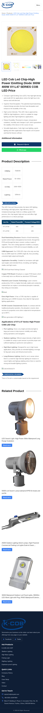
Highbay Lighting (7, 661)
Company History (7, 673)
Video (3, 682)
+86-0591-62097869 (10, 697)
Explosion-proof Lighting (9, 664)
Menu (38, 5)
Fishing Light (6, 658)
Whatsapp (22, 150)
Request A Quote (23, 144)
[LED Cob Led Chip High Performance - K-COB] (8, 5)
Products (9, 13)
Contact (4, 686)
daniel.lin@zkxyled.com (11, 694)
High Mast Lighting (8, 654)
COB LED (19, 251)
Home (4, 13)
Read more (7, 445)
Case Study (5, 679)
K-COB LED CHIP (7, 648)
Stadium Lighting (7, 651)
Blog (3, 676)
